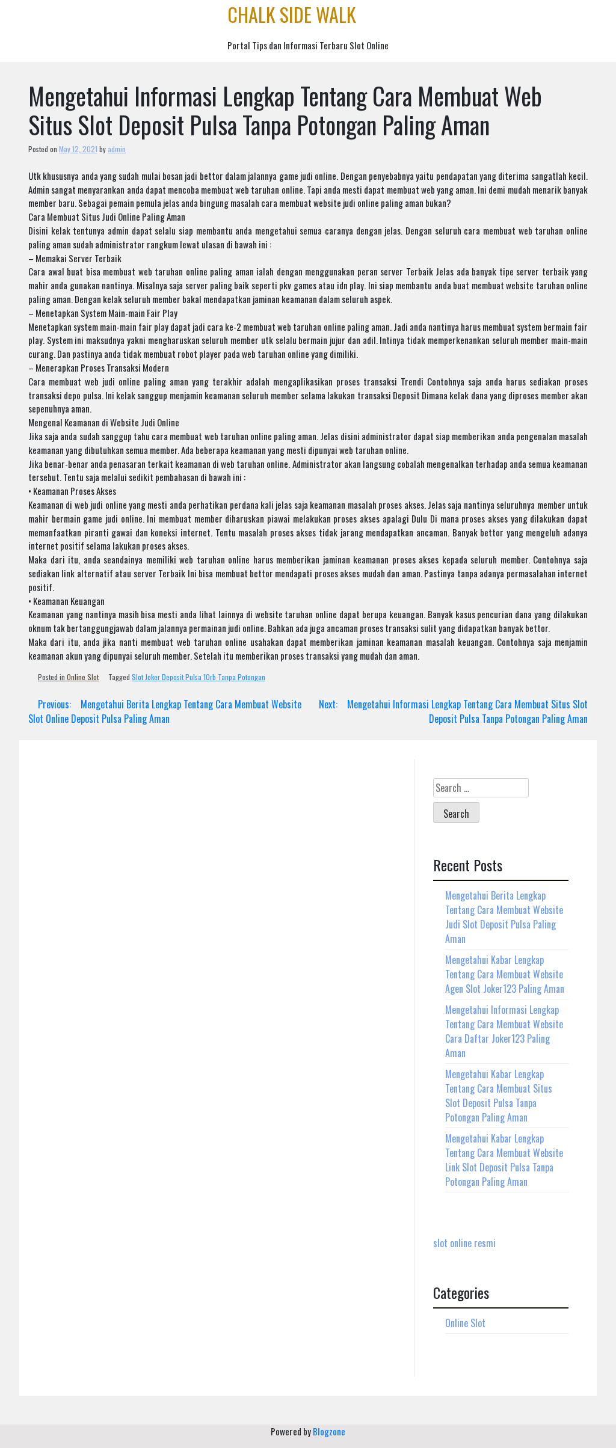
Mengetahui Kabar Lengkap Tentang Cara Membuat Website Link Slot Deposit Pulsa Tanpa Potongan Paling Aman (504, 1160)
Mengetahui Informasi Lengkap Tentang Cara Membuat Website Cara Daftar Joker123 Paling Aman (504, 1031)
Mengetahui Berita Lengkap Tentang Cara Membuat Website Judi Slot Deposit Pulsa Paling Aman (504, 917)
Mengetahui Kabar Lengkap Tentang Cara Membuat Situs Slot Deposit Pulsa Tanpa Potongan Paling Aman (498, 1095)
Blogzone (329, 1431)
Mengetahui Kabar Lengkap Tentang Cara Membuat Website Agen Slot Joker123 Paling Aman (504, 974)
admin (117, 149)
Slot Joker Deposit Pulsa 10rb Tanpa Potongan (198, 677)
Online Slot (83, 677)
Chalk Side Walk (291, 14)
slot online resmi (464, 1243)
